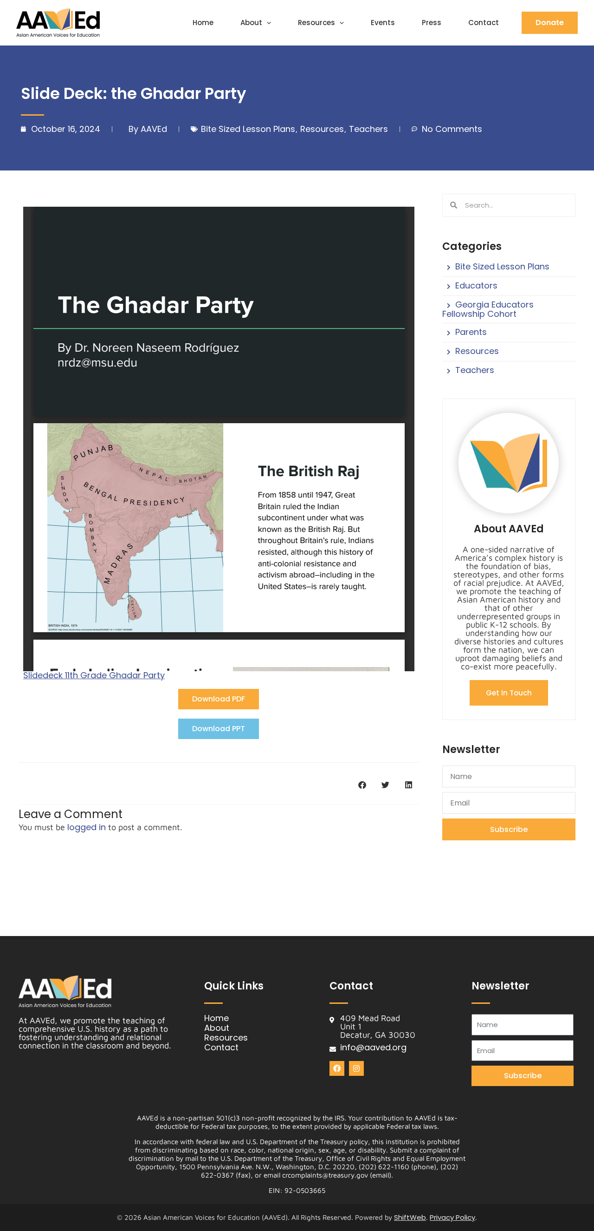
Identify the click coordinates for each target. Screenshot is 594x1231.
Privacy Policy (452, 1217)
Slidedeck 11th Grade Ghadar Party (94, 675)
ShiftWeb (410, 1217)
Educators (476, 285)
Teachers (368, 129)
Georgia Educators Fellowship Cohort (488, 309)
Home (203, 22)
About (251, 22)
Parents (471, 332)
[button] (266, 22)
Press (431, 22)
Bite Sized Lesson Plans (248, 129)
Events (383, 22)
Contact (483, 22)
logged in (86, 827)
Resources (316, 22)
